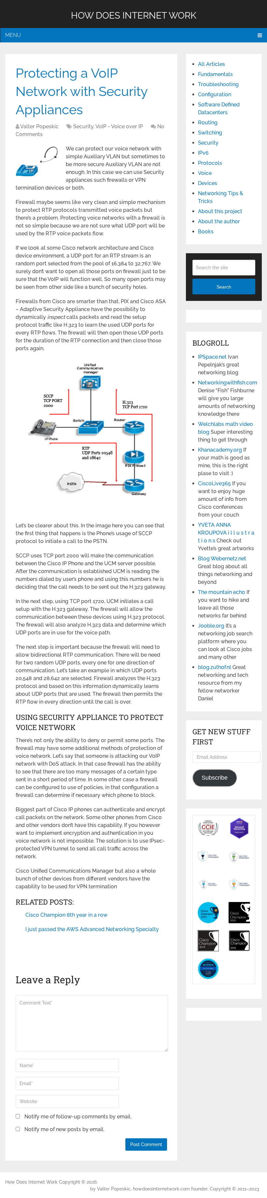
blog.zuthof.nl (214, 667)
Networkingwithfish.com (227, 383)
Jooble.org (211, 626)
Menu (13, 35)
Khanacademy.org (220, 450)
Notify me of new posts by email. (64, 1129)
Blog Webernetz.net (222, 558)
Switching (210, 133)
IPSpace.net (212, 357)
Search (224, 286)
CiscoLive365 (214, 483)
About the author (219, 221)
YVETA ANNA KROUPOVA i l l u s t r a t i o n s (226, 533)
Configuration (214, 94)
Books (206, 231)
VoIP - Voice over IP (119, 126)
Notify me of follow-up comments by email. (78, 1116)
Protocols (210, 163)
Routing (208, 122)
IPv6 (203, 153)
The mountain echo (221, 592)
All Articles (211, 64)
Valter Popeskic (39, 126)
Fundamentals (215, 74)
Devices (207, 183)
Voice (205, 173)
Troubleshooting (218, 84)
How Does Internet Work (133, 15)
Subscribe (215, 777)
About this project (220, 211)
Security (83, 126)
